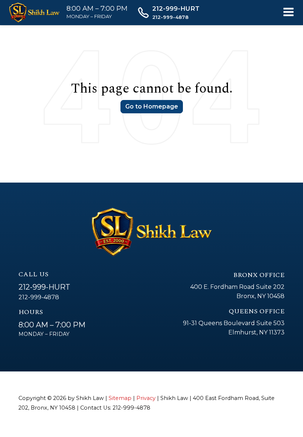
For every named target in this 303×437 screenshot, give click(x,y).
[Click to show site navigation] (288, 12)
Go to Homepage (151, 106)
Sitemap (120, 398)
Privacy (146, 398)
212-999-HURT (44, 287)
